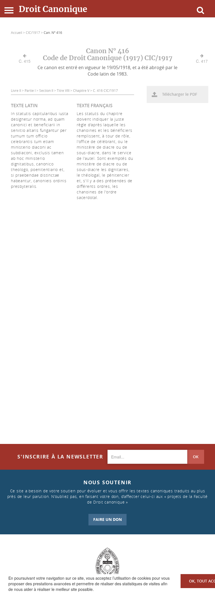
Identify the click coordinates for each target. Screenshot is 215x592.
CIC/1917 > (35, 32)
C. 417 (202, 61)
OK (195, 456)
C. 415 (25, 61)
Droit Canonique (53, 9)
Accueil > (18, 32)
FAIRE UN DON (107, 519)
